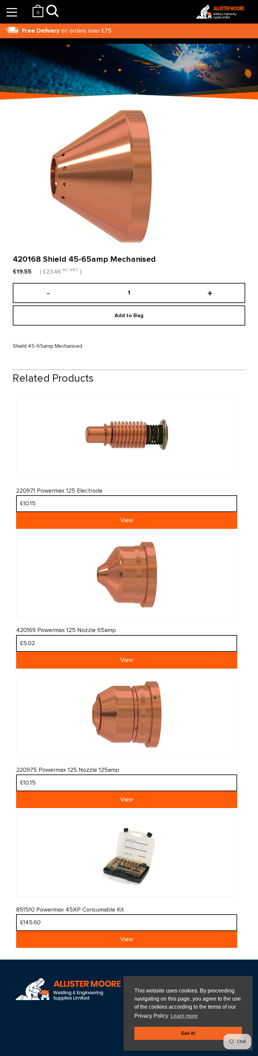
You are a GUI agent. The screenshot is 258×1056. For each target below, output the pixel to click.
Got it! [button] (188, 1033)
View (126, 520)
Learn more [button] (184, 1016)
